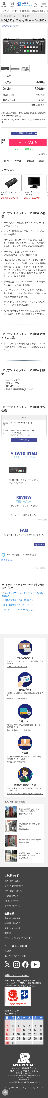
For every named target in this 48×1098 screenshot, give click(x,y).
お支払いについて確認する (17, 667)
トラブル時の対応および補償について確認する (25, 794)
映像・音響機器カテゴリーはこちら (18, 605)
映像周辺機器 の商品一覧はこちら (19, 600)
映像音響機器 (25, 11)
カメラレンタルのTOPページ (24, 1068)
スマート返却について (13, 891)
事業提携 (8, 933)
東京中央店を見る (25, 814)
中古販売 (8, 951)
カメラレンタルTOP (9, 11)
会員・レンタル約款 (12, 928)
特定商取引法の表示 (12, 923)
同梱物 (30, 161)
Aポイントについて (12, 901)
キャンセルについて (12, 906)
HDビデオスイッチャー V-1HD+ (24, 480)
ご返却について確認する (16, 762)
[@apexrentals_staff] (16, 964)
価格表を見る (38, 105)
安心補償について (11, 896)
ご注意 (17, 161)
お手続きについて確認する (17, 698)
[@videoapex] (25, 964)
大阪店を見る (24, 842)
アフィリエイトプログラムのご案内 (18, 938)
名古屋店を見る (24, 858)
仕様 (41, 161)
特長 (6, 161)
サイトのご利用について (14, 886)
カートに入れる (28, 142)
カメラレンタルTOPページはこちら (19, 610)
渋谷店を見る (24, 829)
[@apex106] (8, 964)
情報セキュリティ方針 (17, 975)
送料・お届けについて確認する (19, 730)
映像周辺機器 (37, 11)
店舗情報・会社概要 (12, 918)
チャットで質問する (24, 149)
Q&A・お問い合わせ (12, 881)
